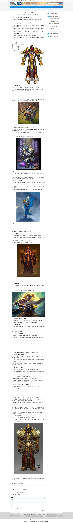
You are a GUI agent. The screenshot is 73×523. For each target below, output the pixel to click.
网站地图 (40, 514)
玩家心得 (48, 514)
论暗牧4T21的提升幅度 (18, 494)
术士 (22, 326)
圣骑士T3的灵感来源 (28, 12)
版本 (27, 356)
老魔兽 (25, 514)
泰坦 (24, 237)
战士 (24, 412)
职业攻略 (44, 514)
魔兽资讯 (28, 514)
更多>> (45, 497)
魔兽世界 (14, 129)
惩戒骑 (15, 127)
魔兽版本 (32, 514)
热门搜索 (36, 514)
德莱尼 (17, 177)
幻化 (35, 352)
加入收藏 (34, 14)
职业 (36, 350)
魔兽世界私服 (36, 516)
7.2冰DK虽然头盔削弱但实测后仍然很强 (20, 492)
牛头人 (32, 363)
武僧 (29, 343)
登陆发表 (17, 510)
